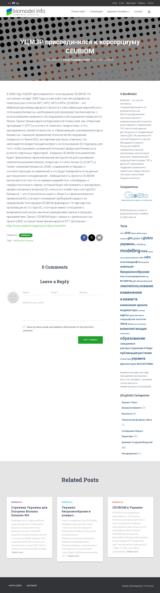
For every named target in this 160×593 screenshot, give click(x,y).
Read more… (18, 552)
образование (132, 338)
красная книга (136, 315)
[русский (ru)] (13, 3)
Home (114, 3)
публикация (129, 353)
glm (130, 238)
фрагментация (128, 364)
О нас (121, 3)
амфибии (145, 262)
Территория (131, 3)
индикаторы (129, 310)
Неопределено (130, 453)
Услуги (150, 3)
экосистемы (144, 363)
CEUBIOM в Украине (127, 507)
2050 (127, 233)
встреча (126, 281)
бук (147, 277)
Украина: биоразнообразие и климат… (76, 511)
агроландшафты (130, 262)
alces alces (136, 233)
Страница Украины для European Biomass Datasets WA (29, 511)
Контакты (32, 586)
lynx (144, 245)
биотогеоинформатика (132, 276)
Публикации (96, 12)
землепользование (23, 240)
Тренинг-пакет (78, 12)
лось (130, 324)
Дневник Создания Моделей (137, 442)
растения (145, 353)
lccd (140, 244)
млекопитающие (133, 329)
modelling (130, 250)
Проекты (141, 3)
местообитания (139, 324)
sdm (147, 257)
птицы (148, 348)
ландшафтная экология (133, 319)
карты (124, 315)
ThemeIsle (148, 586)
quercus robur (137, 258)
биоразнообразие (134, 272)
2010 (122, 233)
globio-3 (137, 238)
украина (138, 358)
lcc (135, 244)
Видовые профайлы (117, 12)
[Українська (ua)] (17, 3)
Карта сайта (15, 586)
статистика (125, 359)
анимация (127, 266)
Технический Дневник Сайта (137, 420)
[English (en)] (9, 3)
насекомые (125, 333)
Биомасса (25, 235)
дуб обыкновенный (142, 281)
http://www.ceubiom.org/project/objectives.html (36, 225)
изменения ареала (133, 305)
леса (123, 323)
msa (144, 251)
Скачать (138, 12)
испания (141, 311)
